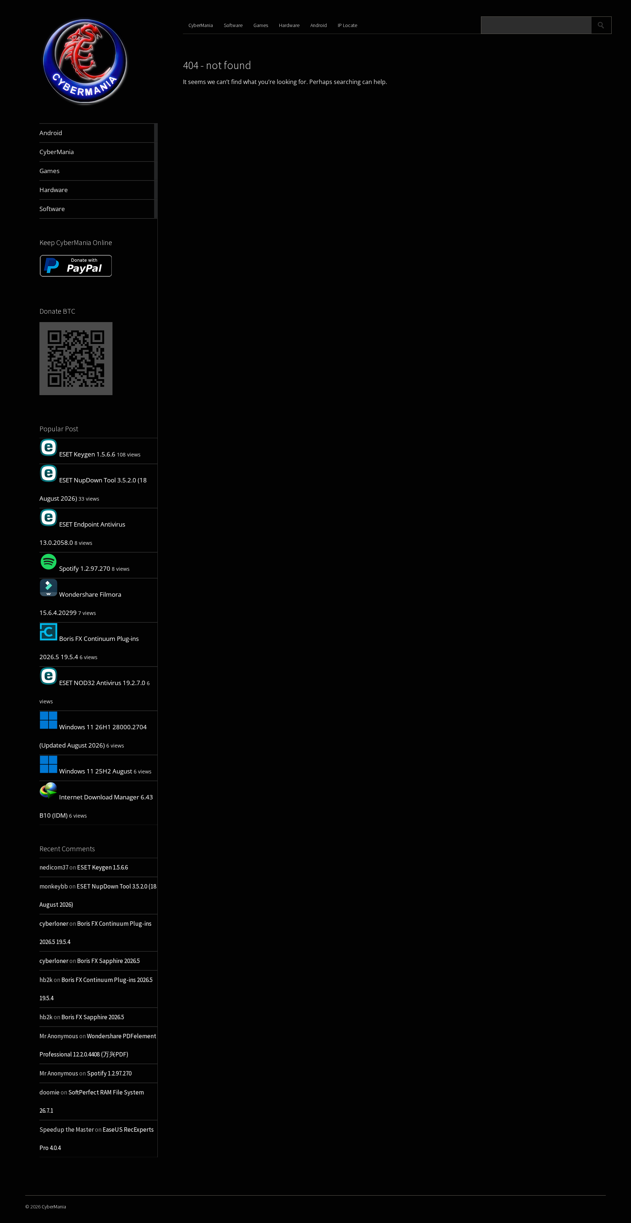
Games (260, 25)
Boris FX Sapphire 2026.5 (108, 961)
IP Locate (347, 25)
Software (233, 25)
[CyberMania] (85, 106)
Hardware (289, 25)
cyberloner (53, 924)
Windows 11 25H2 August (95, 771)
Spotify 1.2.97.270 (84, 568)
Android (318, 25)
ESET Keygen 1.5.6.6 (87, 454)
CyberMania (200, 25)
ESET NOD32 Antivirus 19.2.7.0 (102, 683)
